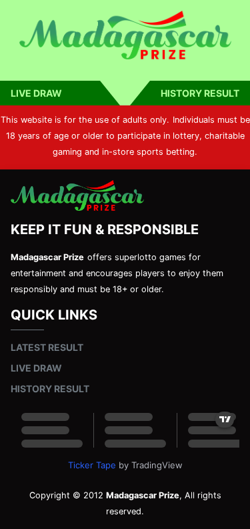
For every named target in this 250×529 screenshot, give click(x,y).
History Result (200, 93)
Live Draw (36, 93)
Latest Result (47, 347)
